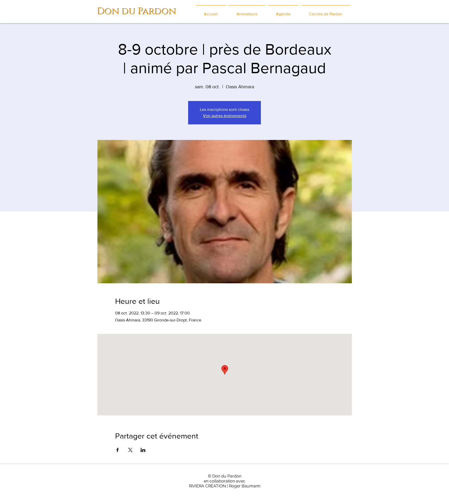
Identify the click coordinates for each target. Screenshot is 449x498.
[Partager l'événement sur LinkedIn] (143, 450)
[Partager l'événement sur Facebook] (117, 450)
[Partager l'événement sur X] (130, 450)
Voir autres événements (224, 115)
